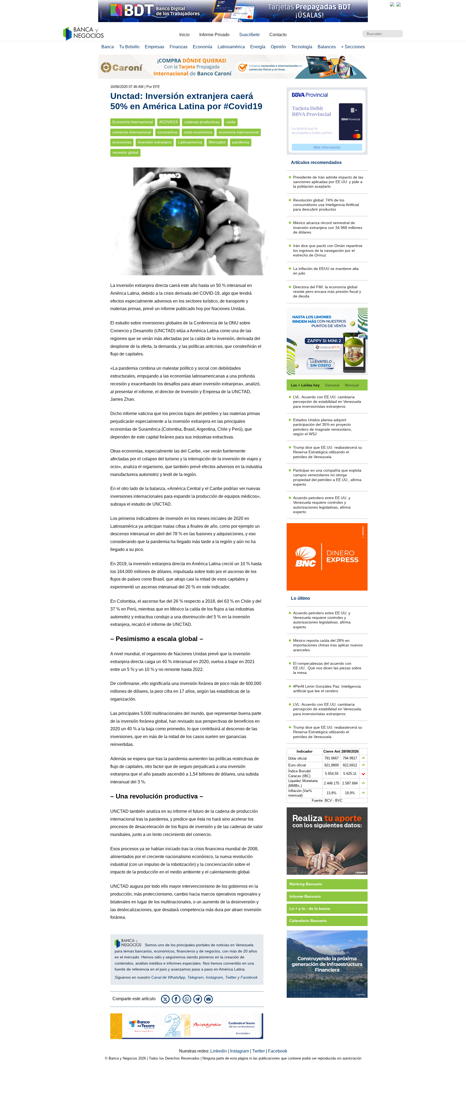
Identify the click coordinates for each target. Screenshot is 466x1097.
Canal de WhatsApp (168, 977)
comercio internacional (131, 132)
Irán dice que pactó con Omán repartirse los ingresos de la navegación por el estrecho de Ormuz (327, 250)
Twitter (231, 977)
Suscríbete (249, 34)
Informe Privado (214, 34)
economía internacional (239, 132)
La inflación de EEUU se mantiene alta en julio (326, 270)
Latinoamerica (190, 142)
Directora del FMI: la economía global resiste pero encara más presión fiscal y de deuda (327, 292)
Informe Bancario (305, 896)
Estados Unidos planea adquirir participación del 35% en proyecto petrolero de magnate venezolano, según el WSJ (322, 427)
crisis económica (198, 132)
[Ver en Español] (398, 4)
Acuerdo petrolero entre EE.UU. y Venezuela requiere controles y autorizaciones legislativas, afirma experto (322, 505)
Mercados (217, 142)
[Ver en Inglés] (392, 4)
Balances (327, 46)
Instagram (214, 977)
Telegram (195, 977)
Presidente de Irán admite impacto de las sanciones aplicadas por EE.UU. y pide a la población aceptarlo (328, 182)
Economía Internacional (132, 122)
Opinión (278, 46)
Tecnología (301, 46)
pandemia (240, 142)
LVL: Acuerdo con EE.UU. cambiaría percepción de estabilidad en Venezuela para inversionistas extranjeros (327, 402)
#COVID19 (168, 122)
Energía (257, 46)
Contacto (278, 34)
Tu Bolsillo (129, 46)
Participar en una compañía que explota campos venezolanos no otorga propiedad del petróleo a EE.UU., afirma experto (327, 477)
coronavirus (167, 132)
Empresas (154, 46)
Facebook (249, 977)
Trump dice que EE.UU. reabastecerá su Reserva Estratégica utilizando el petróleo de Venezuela (327, 452)
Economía (202, 46)
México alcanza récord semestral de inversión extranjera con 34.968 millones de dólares (327, 227)
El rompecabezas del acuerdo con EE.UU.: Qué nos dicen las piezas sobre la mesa (327, 668)
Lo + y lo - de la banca (309, 908)
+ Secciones (353, 46)
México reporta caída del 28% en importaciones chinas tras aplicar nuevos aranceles (328, 645)
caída (230, 122)
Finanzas (178, 46)
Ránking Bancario (305, 884)
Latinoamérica (231, 46)
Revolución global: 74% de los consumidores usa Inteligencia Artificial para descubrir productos (326, 205)
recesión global (125, 152)
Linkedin (219, 1051)
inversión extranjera (155, 142)
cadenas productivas (202, 122)
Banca (107, 46)
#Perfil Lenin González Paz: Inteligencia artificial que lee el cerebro (327, 688)
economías (121, 142)
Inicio (184, 34)
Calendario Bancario (308, 920)
